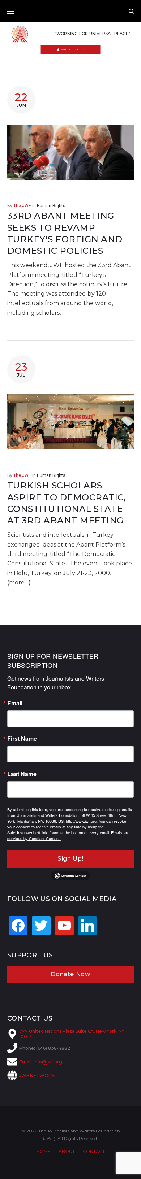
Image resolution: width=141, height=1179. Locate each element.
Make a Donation (73, 49)
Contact (94, 1151)
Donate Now (70, 974)
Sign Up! (70, 858)
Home (44, 1151)
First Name (22, 738)
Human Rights (51, 205)
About (67, 1151)
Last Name (22, 774)
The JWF (22, 205)
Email (14, 703)
